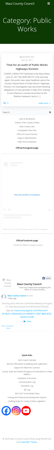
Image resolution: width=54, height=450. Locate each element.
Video (29, 321)
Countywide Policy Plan (27, 130)
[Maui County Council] (8, 283)
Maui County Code (27, 126)
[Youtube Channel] (26, 410)
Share (8, 328)
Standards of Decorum (27, 378)
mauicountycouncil (30, 229)
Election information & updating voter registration (27, 364)
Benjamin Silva (28, 57)
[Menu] (49, 3)
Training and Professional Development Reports (27, 397)
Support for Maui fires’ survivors (27, 367)
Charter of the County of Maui (27, 122)
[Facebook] (6, 410)
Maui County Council (20, 3)
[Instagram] (16, 410)
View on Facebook (7, 326)
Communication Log (27, 382)
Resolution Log (27, 386)
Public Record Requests (27, 142)
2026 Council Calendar (27, 360)
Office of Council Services (27, 134)
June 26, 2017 (27, 60)
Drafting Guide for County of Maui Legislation (27, 401)
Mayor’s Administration (27, 138)
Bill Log (27, 389)
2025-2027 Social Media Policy (27, 393)
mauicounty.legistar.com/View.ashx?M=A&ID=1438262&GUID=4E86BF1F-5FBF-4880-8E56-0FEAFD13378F (27, 313)
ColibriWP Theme (28, 442)
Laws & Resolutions (27, 119)
